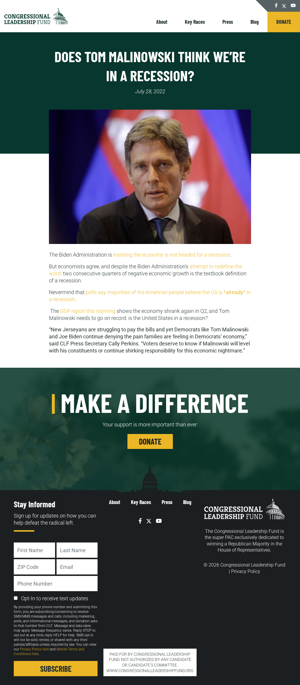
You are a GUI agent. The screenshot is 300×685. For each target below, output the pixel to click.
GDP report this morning (87, 311)
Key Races (195, 21)
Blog (254, 21)
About (161, 21)
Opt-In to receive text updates (54, 598)
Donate (283, 21)
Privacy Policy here (34, 649)
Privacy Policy (245, 571)
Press (227, 21)
